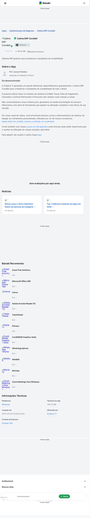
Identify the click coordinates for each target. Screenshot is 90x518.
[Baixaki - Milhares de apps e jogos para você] (44, 3)
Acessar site (7, 423)
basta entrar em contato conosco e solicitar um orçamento (28, 121)
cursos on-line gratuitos (37, 126)
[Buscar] (84, 3)
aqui (39, 135)
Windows (6, 404)
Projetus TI (52, 414)
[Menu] (5, 3)
